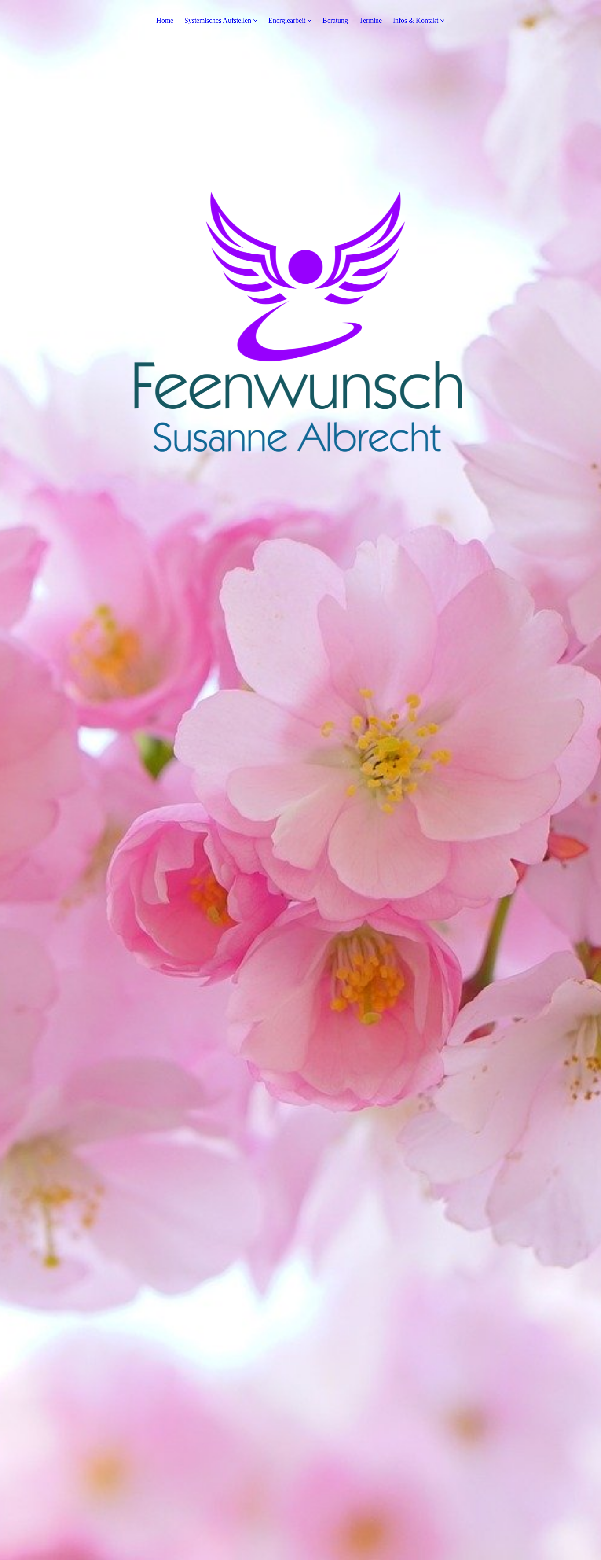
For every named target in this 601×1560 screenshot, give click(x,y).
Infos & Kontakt (415, 20)
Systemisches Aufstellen (217, 20)
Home (164, 20)
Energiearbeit (286, 20)
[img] (300, 780)
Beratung (335, 20)
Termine (370, 20)
